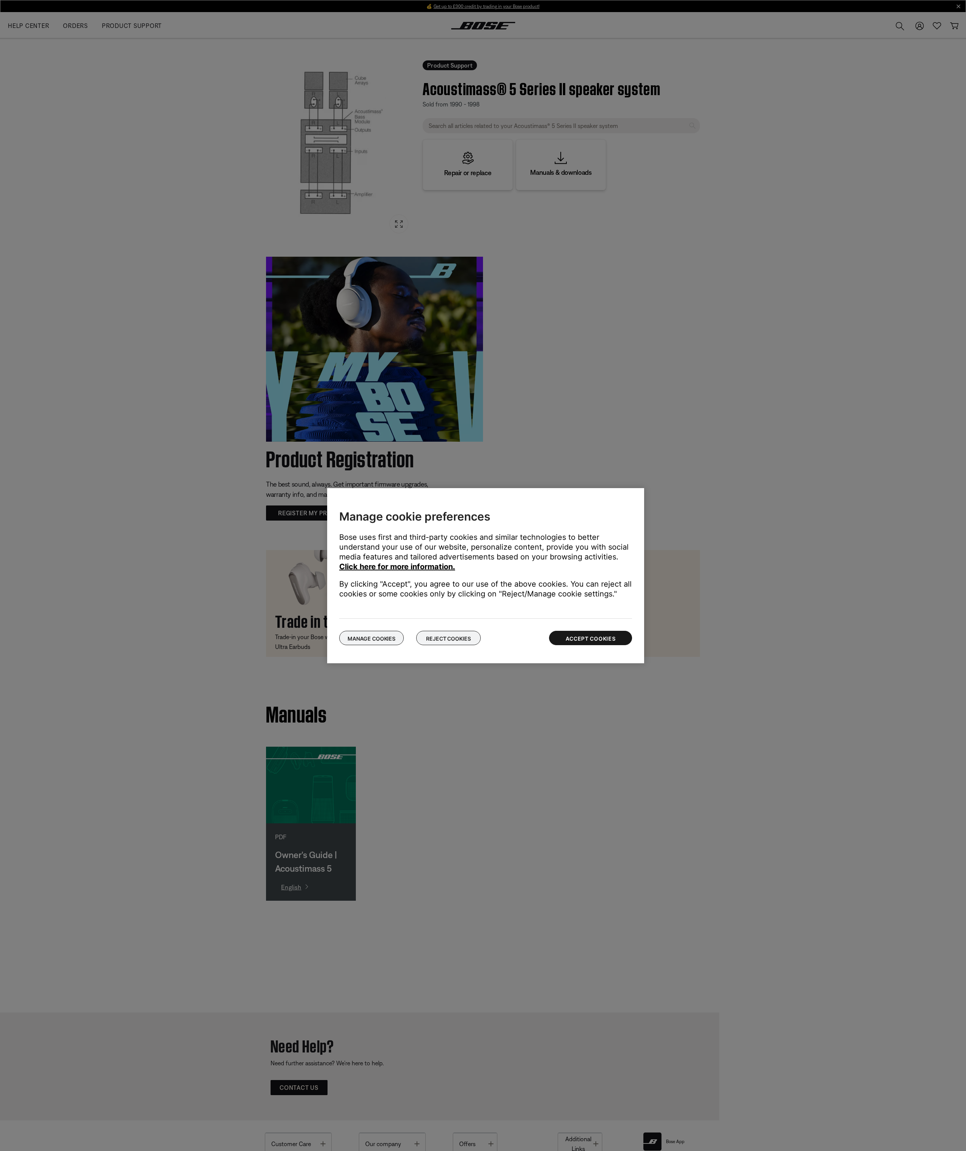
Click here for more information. (397, 566)
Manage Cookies (371, 638)
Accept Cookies (591, 638)
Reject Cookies (448, 638)
